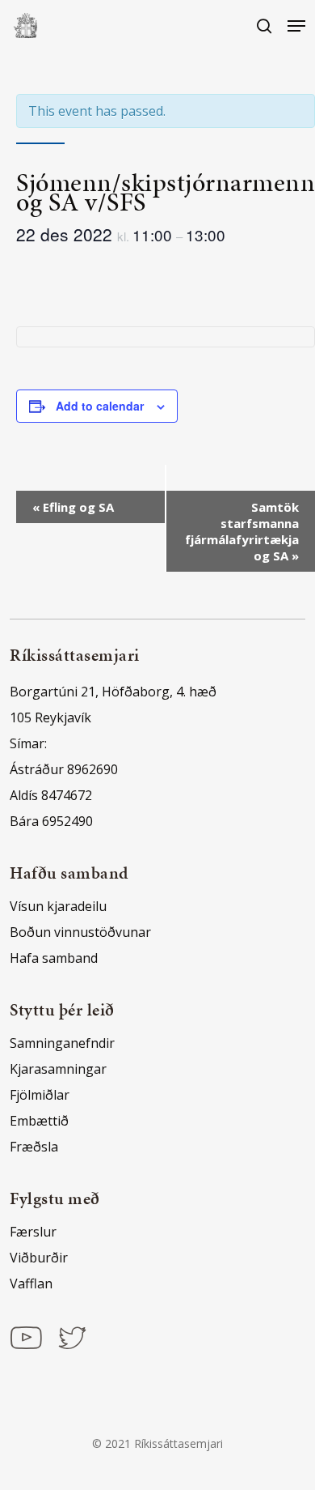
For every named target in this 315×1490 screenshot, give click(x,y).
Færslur (33, 1232)
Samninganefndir (62, 1043)
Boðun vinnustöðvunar (80, 932)
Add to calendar (100, 406)
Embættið (39, 1121)
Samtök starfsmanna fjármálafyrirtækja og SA (242, 531)
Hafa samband (54, 958)
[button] (296, 26)
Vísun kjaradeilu (58, 906)
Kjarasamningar (58, 1069)
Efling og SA (73, 507)
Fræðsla (34, 1147)
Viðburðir (39, 1257)
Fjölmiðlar (39, 1095)
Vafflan (31, 1283)
